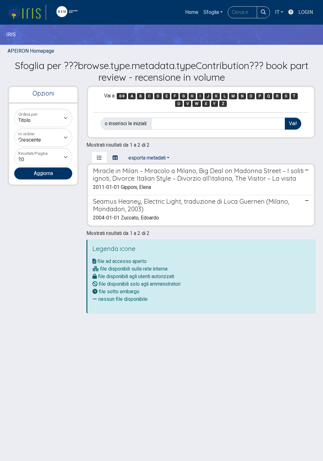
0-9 (122, 96)
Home (191, 12)
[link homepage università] (68, 12)
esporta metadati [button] (147, 158)
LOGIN (305, 12)
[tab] (99, 158)
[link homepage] (27, 12)
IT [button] (277, 12)
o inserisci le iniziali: (126, 123)
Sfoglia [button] (211, 12)
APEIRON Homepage (31, 51)
